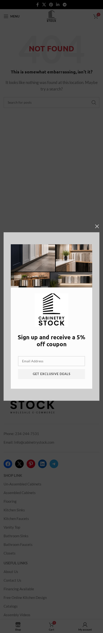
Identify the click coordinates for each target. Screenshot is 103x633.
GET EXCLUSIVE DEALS (51, 374)
